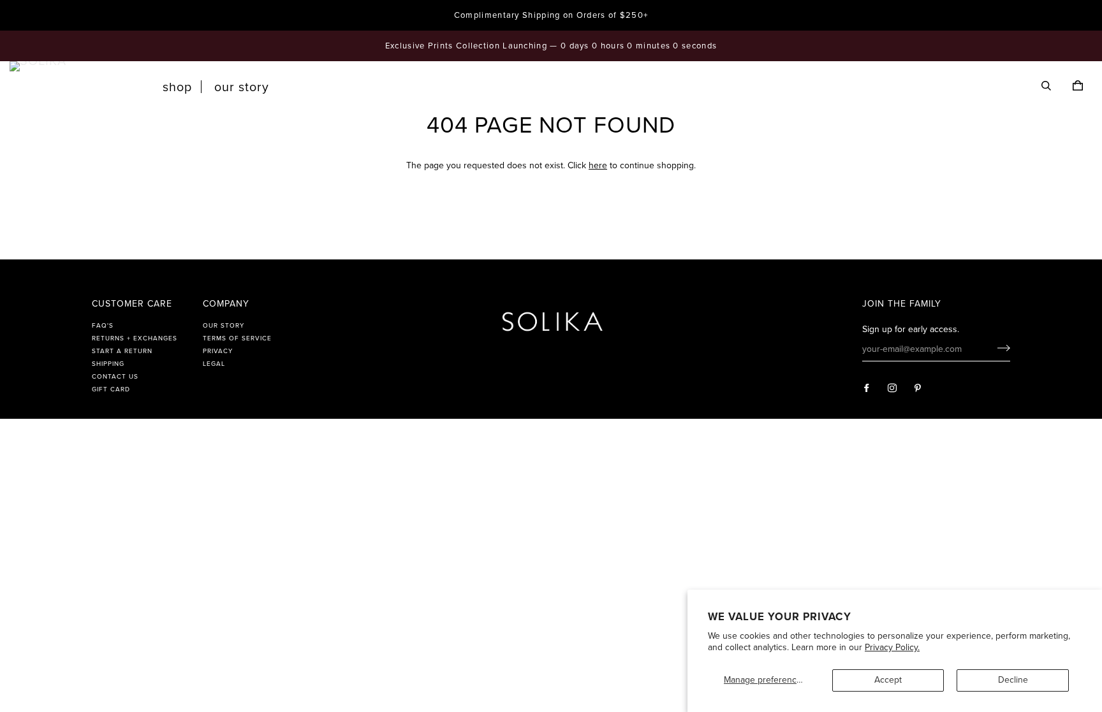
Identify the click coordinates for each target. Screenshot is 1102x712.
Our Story (241, 87)
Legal (214, 364)
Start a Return (122, 351)
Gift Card (111, 389)
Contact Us (115, 377)
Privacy (218, 351)
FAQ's (103, 326)
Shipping (108, 364)
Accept (888, 679)
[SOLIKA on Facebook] (867, 388)
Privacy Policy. (892, 647)
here (598, 165)
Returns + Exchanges (134, 338)
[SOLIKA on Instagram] (892, 388)
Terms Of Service (237, 338)
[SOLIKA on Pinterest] (918, 388)
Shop (177, 87)
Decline (1013, 679)
